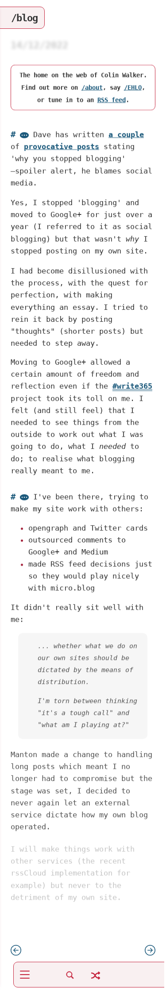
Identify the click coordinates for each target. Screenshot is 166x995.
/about (92, 87)
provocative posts (61, 146)
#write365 (132, 386)
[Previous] (16, 952)
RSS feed (111, 100)
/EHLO (133, 87)
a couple (126, 134)
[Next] (150, 952)
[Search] (70, 979)
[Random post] (95, 980)
